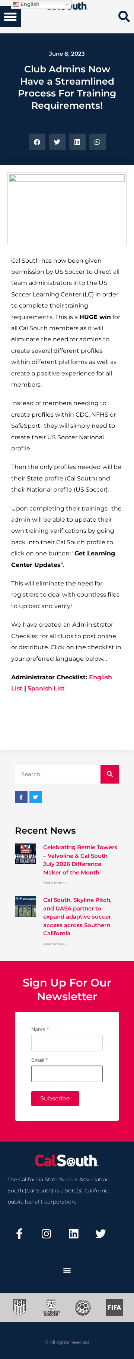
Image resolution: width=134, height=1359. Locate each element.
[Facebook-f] (19, 1234)
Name (40, 1029)
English (29, 4)
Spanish (39, 688)
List (58, 688)
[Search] (109, 774)
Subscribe (55, 1098)
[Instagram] (46, 1234)
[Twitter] (100, 1234)
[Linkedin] (74, 1234)
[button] (10, 16)
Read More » (55, 882)
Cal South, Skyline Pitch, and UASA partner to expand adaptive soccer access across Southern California (77, 916)
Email (39, 1060)
